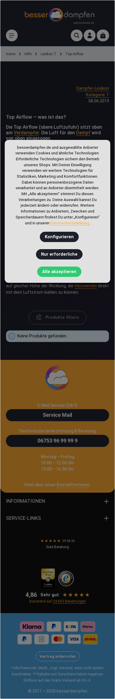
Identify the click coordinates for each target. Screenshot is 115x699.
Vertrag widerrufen (58, 656)
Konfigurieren (59, 236)
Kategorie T (97, 94)
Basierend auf (57, 601)
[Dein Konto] (90, 35)
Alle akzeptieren (59, 271)
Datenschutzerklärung (69, 223)
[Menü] (12, 35)
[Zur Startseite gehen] (59, 15)
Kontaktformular (73, 484)
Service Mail (57, 415)
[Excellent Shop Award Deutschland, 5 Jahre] (48, 579)
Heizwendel (86, 285)
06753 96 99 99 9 (57, 440)
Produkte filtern (61, 317)
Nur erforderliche (59, 254)
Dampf (83, 132)
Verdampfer (26, 132)
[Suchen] (77, 35)
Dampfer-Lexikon (92, 88)
